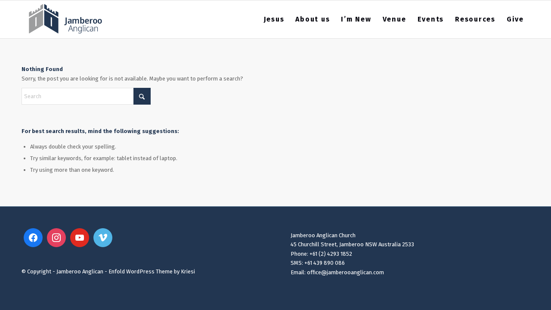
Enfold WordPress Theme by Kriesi (151, 271)
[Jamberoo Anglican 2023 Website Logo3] (66, 19)
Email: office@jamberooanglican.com (337, 272)
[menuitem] (274, 19)
